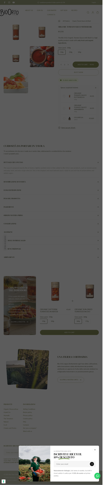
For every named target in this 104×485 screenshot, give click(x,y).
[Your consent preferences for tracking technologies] (3, 481)
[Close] (95, 449)
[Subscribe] (92, 464)
